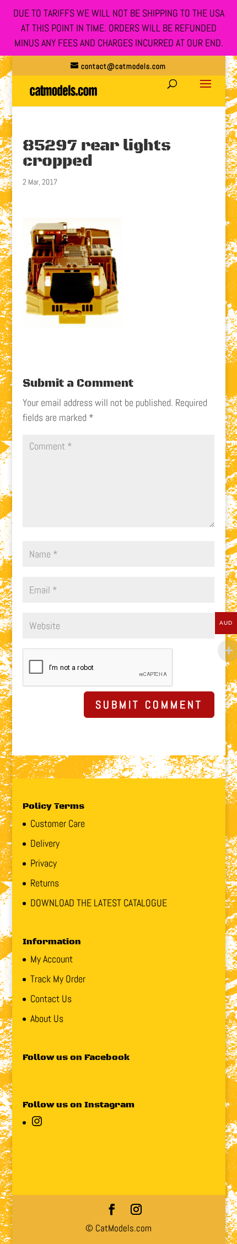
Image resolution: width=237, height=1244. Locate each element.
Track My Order (57, 978)
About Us (46, 1018)
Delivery (45, 843)
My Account (51, 959)
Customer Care (57, 823)
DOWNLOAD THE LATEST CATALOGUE (98, 902)
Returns (44, 883)
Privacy (43, 863)
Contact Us (51, 998)
